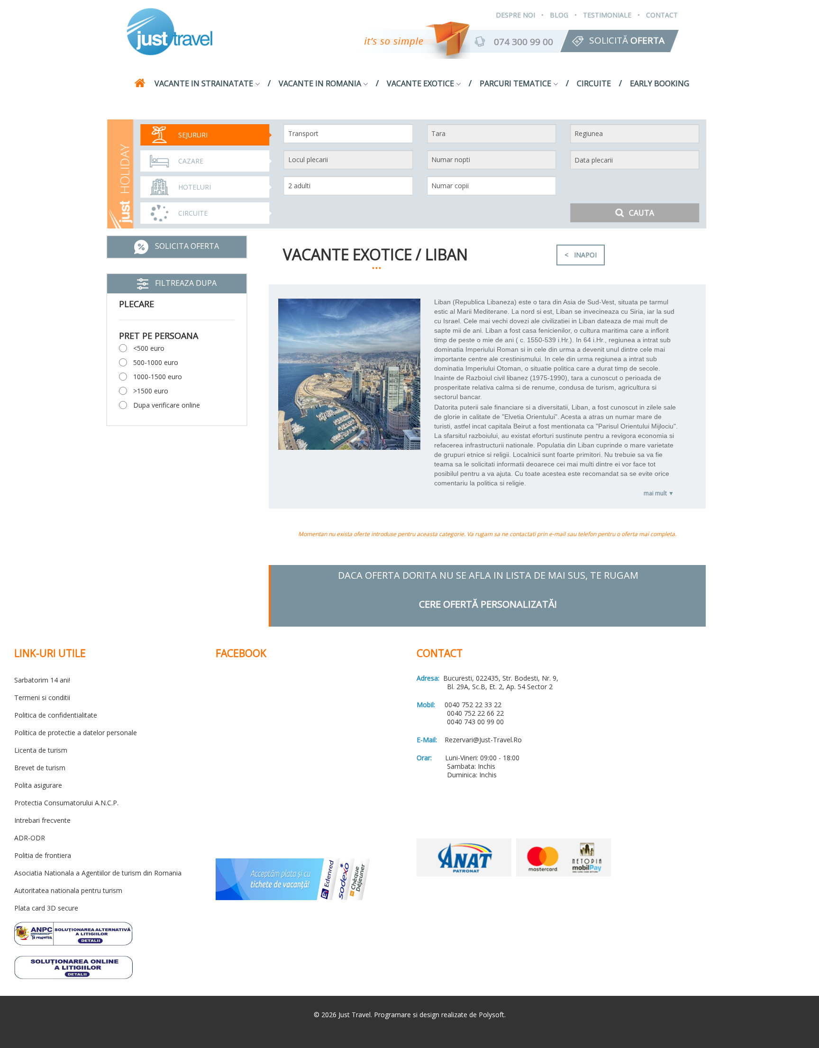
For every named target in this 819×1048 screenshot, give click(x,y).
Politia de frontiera (42, 855)
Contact (662, 14)
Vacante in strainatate (204, 83)
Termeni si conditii (42, 697)
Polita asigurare (38, 785)
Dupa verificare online (166, 405)
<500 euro (148, 348)
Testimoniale (607, 14)
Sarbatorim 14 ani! (42, 679)
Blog (559, 14)
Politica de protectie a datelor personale (75, 732)
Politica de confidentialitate (55, 715)
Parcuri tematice (515, 83)
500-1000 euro (155, 362)
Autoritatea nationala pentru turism (68, 890)
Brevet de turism (39, 767)
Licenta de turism (40, 750)
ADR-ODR (29, 837)
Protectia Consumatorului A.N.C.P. (66, 802)
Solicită (626, 40)
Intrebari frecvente (42, 820)
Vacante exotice (420, 83)
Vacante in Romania (320, 83)
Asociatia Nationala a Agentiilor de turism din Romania (98, 872)
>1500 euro (150, 390)
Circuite (594, 83)
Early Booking (659, 83)
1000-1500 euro (157, 376)
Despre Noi (515, 14)
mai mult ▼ (659, 493)
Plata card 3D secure (46, 907)
